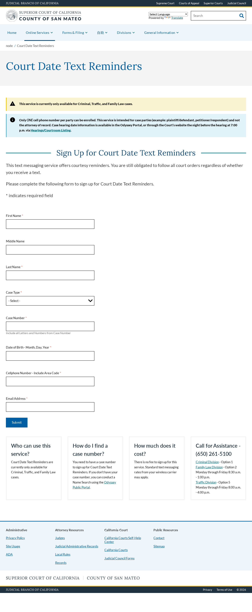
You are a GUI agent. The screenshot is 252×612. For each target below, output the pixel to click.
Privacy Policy (15, 538)
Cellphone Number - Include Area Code (32, 373)
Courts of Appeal (189, 3)
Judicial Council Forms (119, 558)
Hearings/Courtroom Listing (51, 130)
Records (60, 563)
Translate (177, 17)
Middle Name (15, 241)
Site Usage (13, 546)
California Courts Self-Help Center (122, 540)
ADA (9, 554)
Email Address (15, 398)
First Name (13, 216)
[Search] (241, 15)
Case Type (13, 292)
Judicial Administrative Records (76, 546)
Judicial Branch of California (32, 3)
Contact (158, 538)
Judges (60, 538)
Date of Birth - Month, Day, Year (27, 347)
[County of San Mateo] (43, 19)
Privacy (207, 589)
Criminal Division (207, 462)
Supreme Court (165, 3)
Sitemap (159, 546)
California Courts (116, 550)
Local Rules (62, 554)
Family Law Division (209, 467)
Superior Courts (213, 3)
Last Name (13, 267)
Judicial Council (236, 3)
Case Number (15, 318)
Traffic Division (206, 482)
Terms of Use (224, 589)
